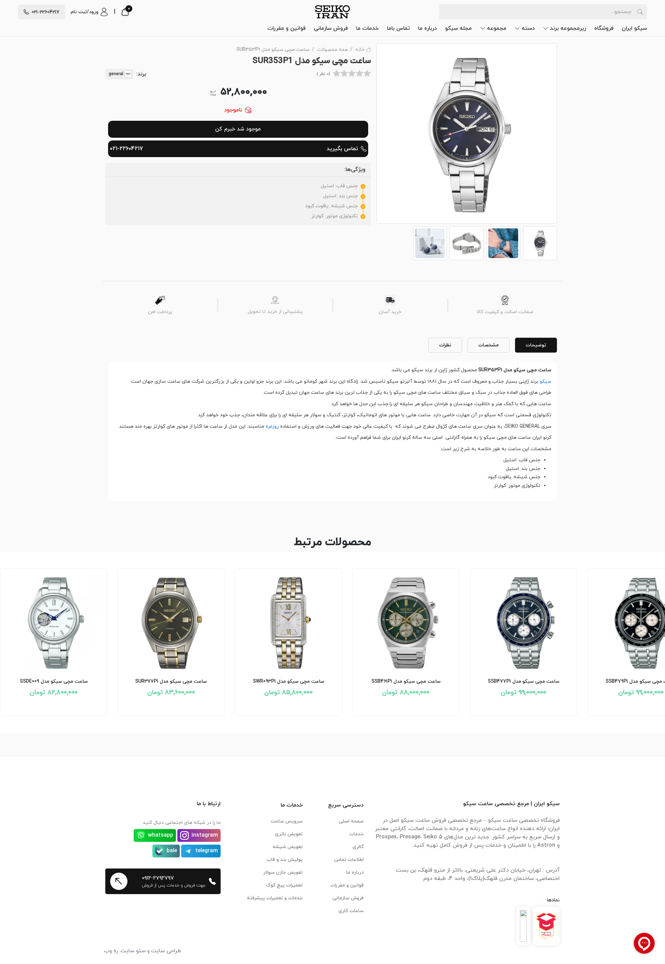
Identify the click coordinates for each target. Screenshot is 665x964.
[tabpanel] (332, 428)
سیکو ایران (634, 28)
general (116, 74)
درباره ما (427, 28)
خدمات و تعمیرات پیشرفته (275, 898)
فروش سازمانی (331, 28)
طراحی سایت (166, 951)
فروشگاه (603, 28)
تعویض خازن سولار (283, 872)
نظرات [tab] (445, 345)
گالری (358, 847)
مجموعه (496, 28)
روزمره (272, 426)
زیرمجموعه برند (568, 28)
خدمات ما (367, 28)
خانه (360, 49)
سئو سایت (133, 951)
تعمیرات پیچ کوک (284, 885)
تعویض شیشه (288, 847)
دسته (528, 28)
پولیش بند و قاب (285, 859)
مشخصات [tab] (488, 345)
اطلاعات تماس (349, 859)
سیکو (545, 381)
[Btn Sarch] (640, 11)
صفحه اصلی (351, 821)
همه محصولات (332, 49)
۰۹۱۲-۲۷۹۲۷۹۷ (158, 878)
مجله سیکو (458, 28)
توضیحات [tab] (536, 345)
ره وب (111, 951)
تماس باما (398, 28)
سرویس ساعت (287, 821)
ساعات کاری (351, 911)
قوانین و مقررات (286, 28)
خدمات (356, 834)
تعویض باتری (289, 834)
